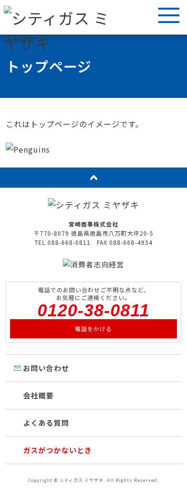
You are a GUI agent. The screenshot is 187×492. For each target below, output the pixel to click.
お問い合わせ (46, 368)
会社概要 (38, 395)
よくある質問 (46, 423)
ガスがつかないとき (57, 450)
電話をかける (93, 328)
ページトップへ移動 (93, 178)
